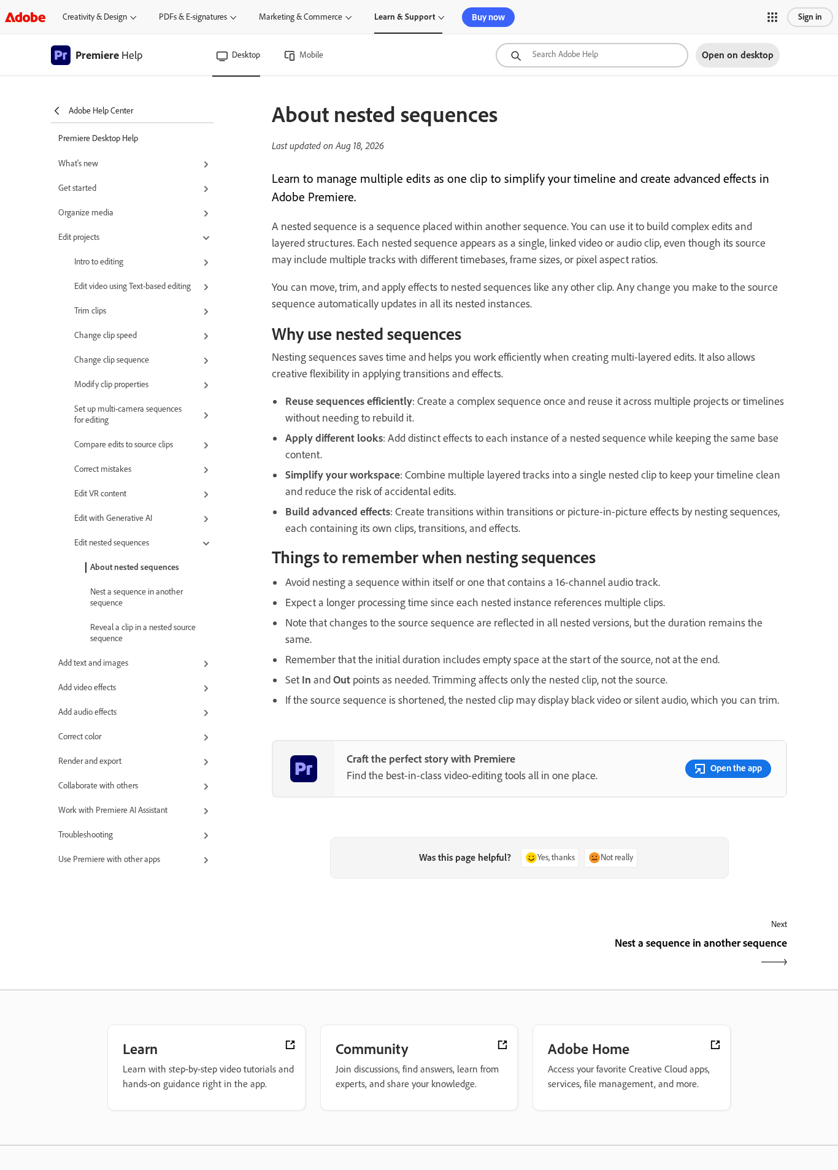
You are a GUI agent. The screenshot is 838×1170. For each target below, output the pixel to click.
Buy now (488, 17)
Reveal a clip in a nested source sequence (143, 633)
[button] (772, 17)
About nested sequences (134, 567)
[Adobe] (25, 17)
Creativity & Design (95, 17)
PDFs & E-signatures (193, 17)
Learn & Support (404, 17)
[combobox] (592, 55)
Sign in (810, 17)
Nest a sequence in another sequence (136, 597)
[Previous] (399, 954)
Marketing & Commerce (300, 17)
